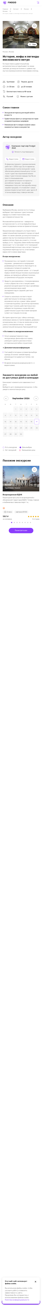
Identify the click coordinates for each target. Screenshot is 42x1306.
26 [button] (37, 428)
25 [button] (31, 428)
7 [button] (10, 415)
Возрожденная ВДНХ (12, 495)
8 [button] (15, 415)
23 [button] (21, 428)
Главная (5, 9)
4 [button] (31, 409)
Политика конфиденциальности (17, 1300)
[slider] (33, 516)
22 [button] (16, 428)
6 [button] (5, 415)
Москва (5, 11)
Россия (26, 9)
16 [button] (21, 421)
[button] (6, 398)
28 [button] (10, 434)
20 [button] (5, 428)
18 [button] (31, 421)
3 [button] (26, 409)
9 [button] (20, 415)
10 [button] (26, 415)
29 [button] (16, 434)
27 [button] (5, 434)
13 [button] (5, 421)
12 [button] (36, 415)
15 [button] (15, 421)
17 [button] (26, 421)
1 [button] (15, 409)
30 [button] (21, 434)
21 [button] (10, 428)
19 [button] (36, 421)
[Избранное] (34, 26)
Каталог (16, 9)
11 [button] (31, 415)
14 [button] (10, 421)
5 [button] (36, 409)
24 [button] (26, 428)
